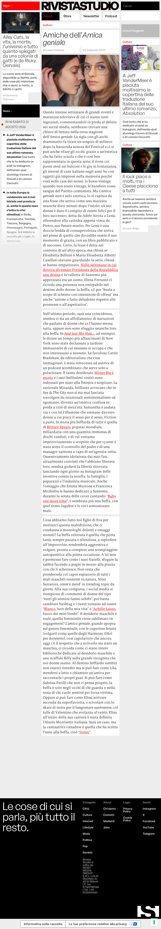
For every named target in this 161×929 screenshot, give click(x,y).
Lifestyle (88, 827)
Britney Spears (58, 427)
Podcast (111, 16)
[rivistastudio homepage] (80, 6)
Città (86, 808)
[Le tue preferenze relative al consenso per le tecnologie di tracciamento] (154, 922)
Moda (86, 833)
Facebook (149, 821)
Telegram (149, 833)
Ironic (84, 732)
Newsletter (91, 16)
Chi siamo (109, 808)
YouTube (148, 827)
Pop (85, 846)
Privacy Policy (127, 810)
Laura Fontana (55, 50)
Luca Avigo (132, 228)
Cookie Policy (127, 819)
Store (67, 16)
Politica (87, 840)
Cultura (47, 25)
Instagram (149, 808)
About (48, 16)
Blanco (50, 608)
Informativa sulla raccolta (43, 924)
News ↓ (7, 111)
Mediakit (109, 821)
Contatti (108, 814)
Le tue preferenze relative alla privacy (98, 924)
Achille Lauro (104, 608)
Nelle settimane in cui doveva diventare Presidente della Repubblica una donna (80, 270)
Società (87, 852)
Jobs (106, 827)
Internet (88, 821)
